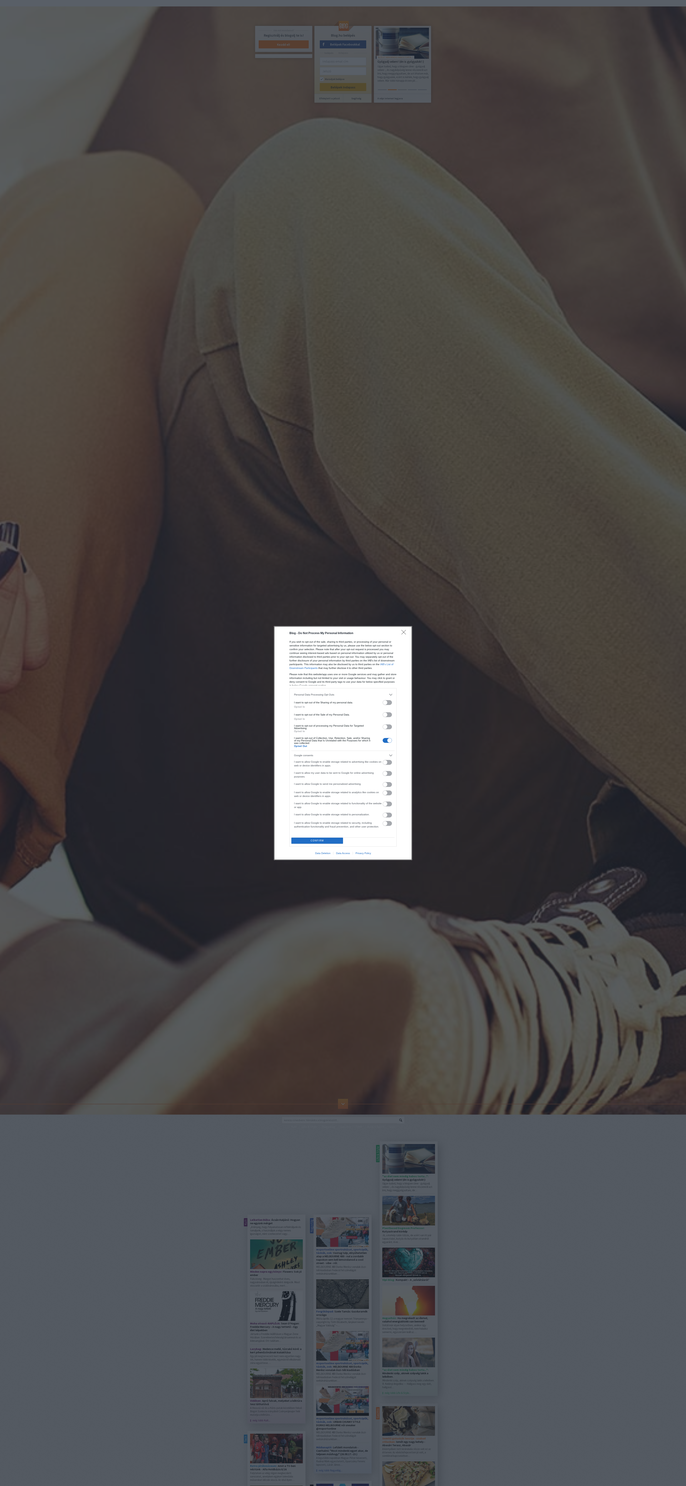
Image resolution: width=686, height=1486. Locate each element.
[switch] (387, 702)
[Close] (404, 633)
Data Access (343, 853)
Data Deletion (322, 853)
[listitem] (343, 695)
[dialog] (343, 743)
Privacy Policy (363, 853)
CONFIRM (317, 840)
